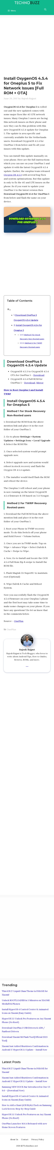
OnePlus (18, 621)
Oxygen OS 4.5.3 (13, 174)
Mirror (39, 382)
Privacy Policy (37, 1139)
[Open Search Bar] (45, 9)
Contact (24, 1139)
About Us (14, 1139)
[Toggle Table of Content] (9, 309)
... (27, 665)
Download (38, 375)
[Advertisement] (27, 48)
